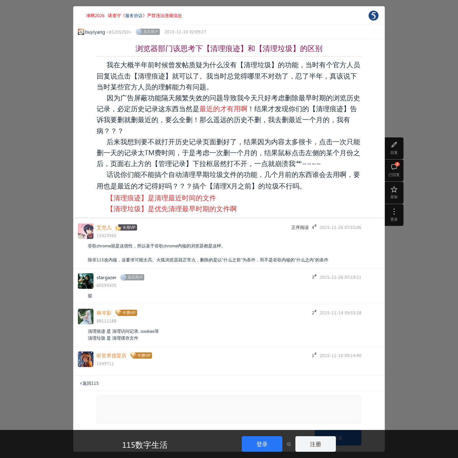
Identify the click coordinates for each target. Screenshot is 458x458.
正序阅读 (300, 227)
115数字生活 (145, 444)
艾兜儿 (104, 227)
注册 (315, 444)
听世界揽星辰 (111, 355)
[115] (374, 16)
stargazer (107, 277)
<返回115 (89, 383)
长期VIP (129, 227)
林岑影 (104, 312)
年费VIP (129, 312)
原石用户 (150, 31)
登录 (262, 444)
